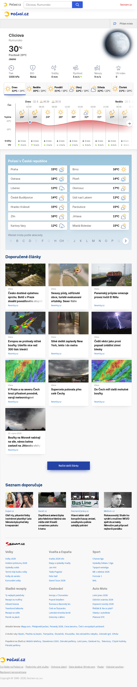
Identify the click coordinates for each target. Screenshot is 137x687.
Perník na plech (12, 617)
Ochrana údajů (59, 667)
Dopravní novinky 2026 (103, 604)
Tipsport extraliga (101, 567)
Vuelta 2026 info (56, 559)
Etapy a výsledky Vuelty (60, 563)
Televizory (106, 641)
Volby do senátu (12, 576)
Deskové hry (94, 641)
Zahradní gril (105, 634)
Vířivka (115, 634)
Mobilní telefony (33, 641)
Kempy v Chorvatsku (58, 595)
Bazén (21, 634)
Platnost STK (99, 617)
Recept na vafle (12, 613)
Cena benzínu (70, 626)
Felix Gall (53, 576)
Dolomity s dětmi (57, 617)
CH (61, 241)
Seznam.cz (126, 4)
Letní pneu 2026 (100, 595)
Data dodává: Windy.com (82, 667)
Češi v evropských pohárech (91, 626)
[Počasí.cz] (16, 14)
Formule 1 (97, 576)
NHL (95, 580)
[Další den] (129, 123)
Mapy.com (26, 626)
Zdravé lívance (12, 604)
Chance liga (98, 559)
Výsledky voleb (12, 567)
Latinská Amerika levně (60, 613)
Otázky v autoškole (101, 613)
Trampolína (48, 634)
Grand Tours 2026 (57, 580)
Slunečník (59, 634)
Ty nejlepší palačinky (14, 595)
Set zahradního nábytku (87, 634)
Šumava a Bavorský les (59, 604)
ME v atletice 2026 (101, 572)
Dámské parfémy (68, 641)
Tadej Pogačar (55, 572)
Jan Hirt (52, 567)
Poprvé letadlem (56, 600)
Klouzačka (70, 634)
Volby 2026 (10, 559)
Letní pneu (82, 641)
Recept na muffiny (13, 600)
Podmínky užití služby (37, 667)
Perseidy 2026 (56, 626)
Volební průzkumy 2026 (16, 563)
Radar (100, 667)
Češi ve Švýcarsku (57, 608)
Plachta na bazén (34, 634)
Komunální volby (13, 580)
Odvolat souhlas (114, 667)
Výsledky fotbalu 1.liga (103, 563)
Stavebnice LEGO (50, 641)
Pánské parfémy (12, 645)
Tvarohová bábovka (14, 608)
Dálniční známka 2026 (103, 600)
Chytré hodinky (119, 641)
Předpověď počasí (40, 626)
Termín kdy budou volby (16, 572)
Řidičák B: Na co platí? (103, 608)
